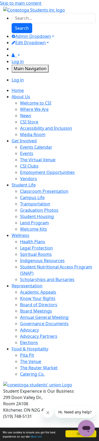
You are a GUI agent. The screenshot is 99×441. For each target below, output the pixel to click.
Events (26, 153)
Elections (29, 342)
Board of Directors (38, 305)
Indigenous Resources (42, 260)
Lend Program (34, 223)
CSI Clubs (29, 166)
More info (36, 436)
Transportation (35, 204)
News (25, 115)
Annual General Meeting (44, 317)
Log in (18, 61)
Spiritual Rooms (36, 254)
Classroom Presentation (44, 191)
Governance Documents (44, 323)
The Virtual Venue (37, 160)
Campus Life (32, 197)
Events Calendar (36, 147)
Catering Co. (32, 374)
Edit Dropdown (30, 42)
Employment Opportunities (47, 172)
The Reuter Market (39, 368)
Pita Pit (27, 355)
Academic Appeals (38, 292)
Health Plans (32, 242)
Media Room (32, 134)
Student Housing (37, 216)
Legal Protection (36, 248)
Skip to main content (20, 3)
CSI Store (29, 122)
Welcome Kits (33, 229)
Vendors (28, 178)
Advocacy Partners (38, 336)
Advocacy (29, 330)
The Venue (30, 361)
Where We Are (34, 109)
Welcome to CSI (35, 103)
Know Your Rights (37, 298)
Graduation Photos (39, 210)
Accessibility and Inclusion (46, 128)
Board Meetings (36, 311)
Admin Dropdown (33, 36)
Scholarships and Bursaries (47, 279)
